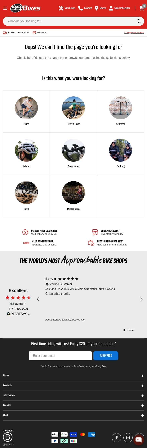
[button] (38, 299)
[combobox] (73, 21)
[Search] (138, 21)
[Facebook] (116, 437)
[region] (89, 299)
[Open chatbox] (138, 440)
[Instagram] (128, 437)
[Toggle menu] (5, 8)
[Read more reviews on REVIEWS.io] (18, 315)
